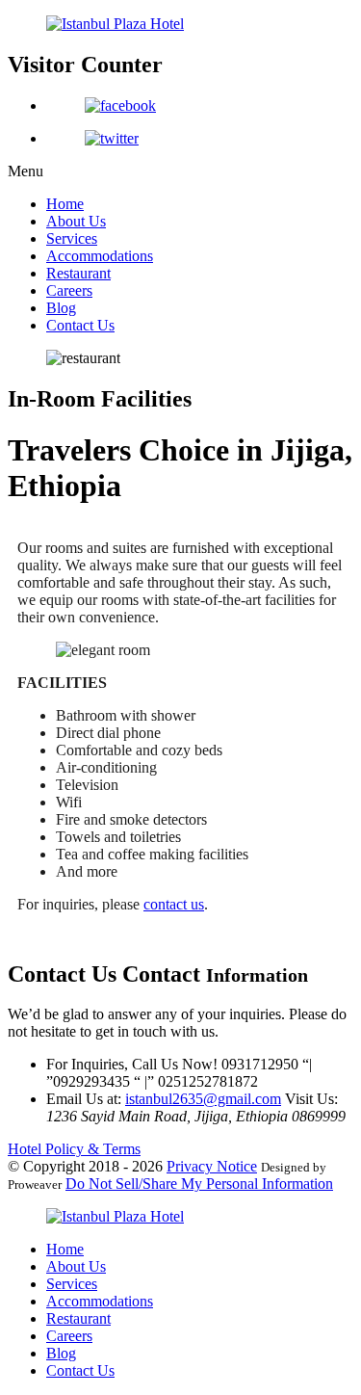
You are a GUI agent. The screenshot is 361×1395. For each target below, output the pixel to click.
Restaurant (78, 273)
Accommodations (99, 256)
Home (65, 204)
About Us (76, 221)
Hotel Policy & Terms (74, 1149)
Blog (61, 308)
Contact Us (80, 325)
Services (71, 238)
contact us (173, 904)
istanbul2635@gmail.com (203, 1099)
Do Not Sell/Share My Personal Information (199, 1183)
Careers (69, 290)
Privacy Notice (212, 1166)
